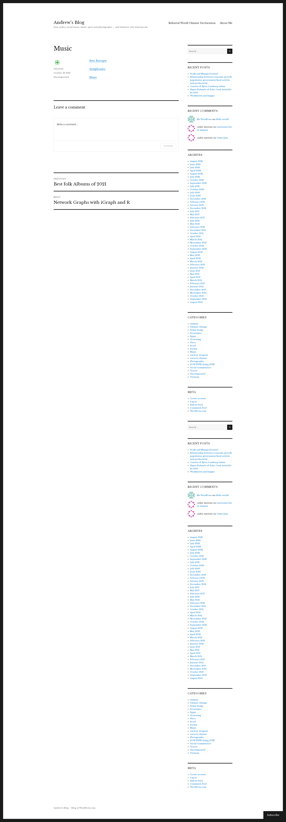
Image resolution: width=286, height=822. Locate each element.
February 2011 (197, 283)
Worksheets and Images (202, 95)
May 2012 (195, 255)
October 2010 (197, 296)
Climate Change (198, 327)
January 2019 (197, 205)
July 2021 (195, 186)
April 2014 (195, 236)
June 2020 (195, 195)
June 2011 (195, 271)
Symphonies (97, 68)
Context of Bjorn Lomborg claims (207, 86)
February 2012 (197, 264)
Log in (193, 401)
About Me (226, 22)
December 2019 (198, 199)
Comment (168, 146)
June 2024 (195, 164)
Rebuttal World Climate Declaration (192, 22)
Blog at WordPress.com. (83, 808)
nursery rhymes (198, 358)
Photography (197, 361)
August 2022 (196, 173)
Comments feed (198, 408)
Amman (194, 323)
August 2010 (196, 302)
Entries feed (196, 404)
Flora (193, 342)
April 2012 (195, 258)
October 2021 (197, 180)
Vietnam (194, 377)
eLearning (195, 339)
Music (193, 352)
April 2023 (195, 170)
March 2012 (196, 261)
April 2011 (195, 277)
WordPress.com (198, 411)
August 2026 (196, 161)
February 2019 (197, 202)
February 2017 (197, 217)
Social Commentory (200, 367)
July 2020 (195, 192)
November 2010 (198, 293)
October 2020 (197, 189)
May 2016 (195, 224)
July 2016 (195, 220)
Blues (93, 77)
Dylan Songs (196, 330)
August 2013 (196, 252)
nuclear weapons (199, 355)
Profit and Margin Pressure (204, 74)
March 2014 (196, 239)
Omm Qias (222, 138)
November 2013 (198, 242)
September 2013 (198, 249)
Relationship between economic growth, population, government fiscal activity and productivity (211, 80)
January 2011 (196, 286)
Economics (195, 333)
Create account (198, 398)
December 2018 (198, 208)
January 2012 (197, 267)
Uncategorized (61, 77)
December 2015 (198, 230)
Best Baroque (98, 60)
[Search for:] (207, 51)
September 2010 (198, 299)
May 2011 (194, 274)
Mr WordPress (204, 119)
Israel (193, 345)
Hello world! (222, 119)
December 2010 (198, 289)
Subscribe (273, 814)
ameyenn (58, 68)
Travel (193, 370)
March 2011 (196, 280)
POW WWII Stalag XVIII (202, 364)
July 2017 (194, 211)
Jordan (193, 349)
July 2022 (195, 177)
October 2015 (197, 233)
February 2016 (197, 227)
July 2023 (195, 167)
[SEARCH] (229, 51)
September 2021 (198, 183)
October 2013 (197, 246)
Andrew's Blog (69, 22)
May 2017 (195, 214)
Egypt (193, 336)
